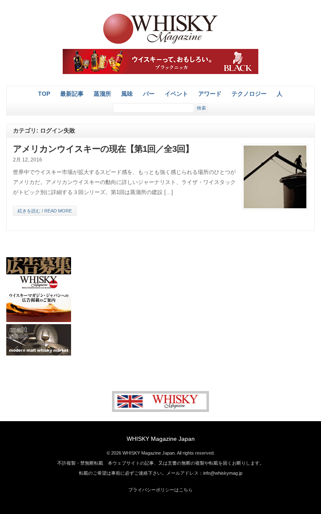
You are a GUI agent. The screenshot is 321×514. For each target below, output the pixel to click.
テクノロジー (249, 93)
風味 (127, 93)
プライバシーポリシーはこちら (160, 489)
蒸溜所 (102, 93)
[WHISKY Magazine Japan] (160, 43)
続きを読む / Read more (45, 210)
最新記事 (72, 93)
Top (44, 93)
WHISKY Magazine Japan (161, 438)
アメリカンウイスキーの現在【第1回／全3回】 (103, 149)
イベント (176, 93)
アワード (210, 93)
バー (149, 93)
